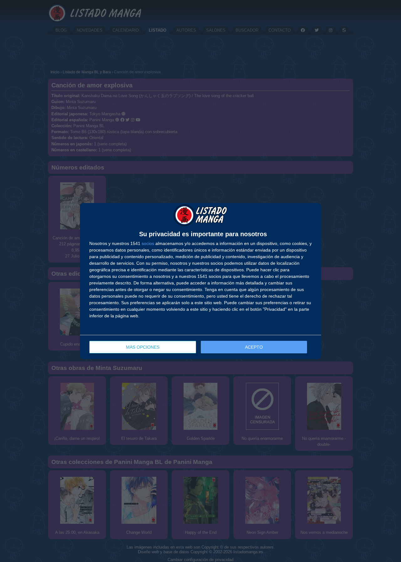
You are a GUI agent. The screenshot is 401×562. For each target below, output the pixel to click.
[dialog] (200, 281)
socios (148, 243)
